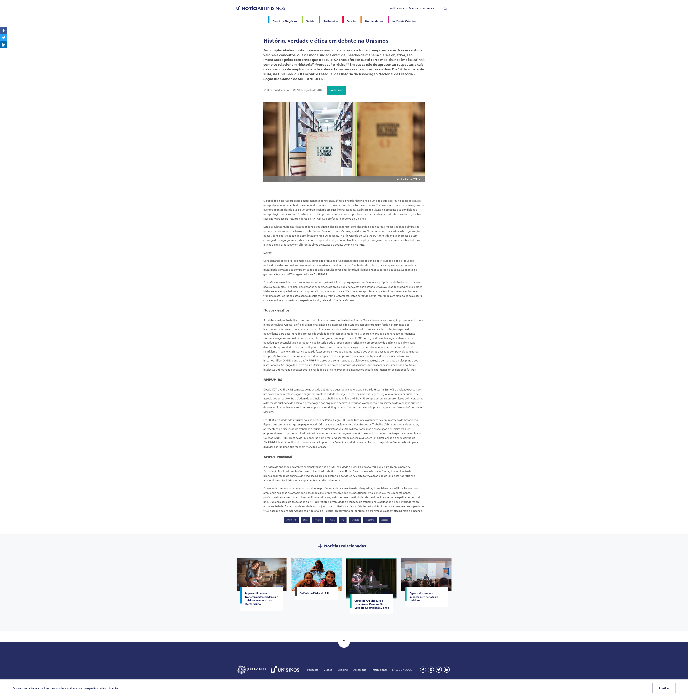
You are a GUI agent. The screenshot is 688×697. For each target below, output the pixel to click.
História (331, 520)
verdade (384, 520)
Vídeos (328, 669)
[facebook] (423, 669)
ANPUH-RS (291, 520)
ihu (342, 520)
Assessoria (359, 669)
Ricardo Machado (278, 90)
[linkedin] (447, 669)
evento (317, 520)
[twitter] (439, 669)
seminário (370, 520)
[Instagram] (431, 669)
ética (305, 520)
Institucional (397, 8)
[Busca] (445, 8)
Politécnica (336, 90)
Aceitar (664, 688)
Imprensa (428, 8)
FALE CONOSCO (402, 669)
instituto (355, 520)
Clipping (343, 669)
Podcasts (312, 669)
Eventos (413, 8)
